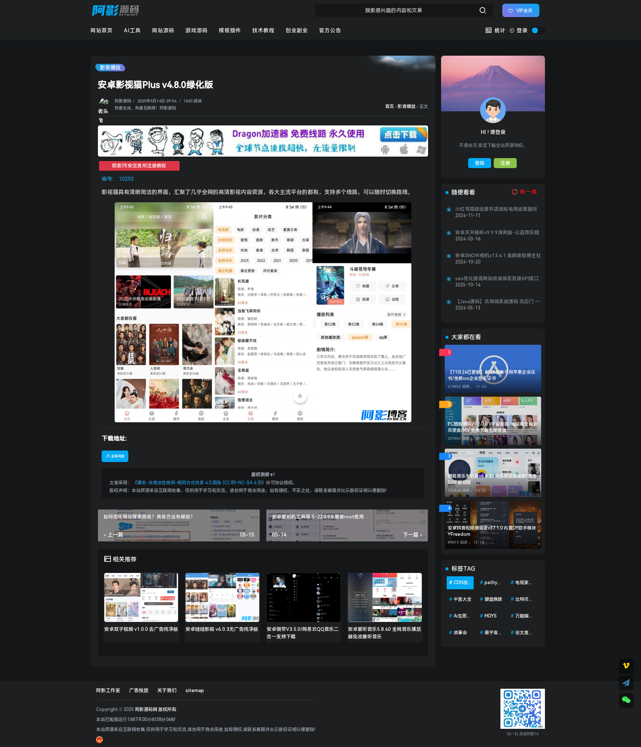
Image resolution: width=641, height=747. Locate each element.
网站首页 (102, 30)
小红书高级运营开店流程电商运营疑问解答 (496, 209)
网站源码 (163, 30)
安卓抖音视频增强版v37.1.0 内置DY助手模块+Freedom (492, 531)
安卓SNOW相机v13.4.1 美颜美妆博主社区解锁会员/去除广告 (498, 256)
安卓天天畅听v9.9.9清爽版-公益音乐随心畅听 (497, 233)
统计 (499, 30)
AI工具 (132, 30)
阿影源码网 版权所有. (156, 709)
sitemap (194, 690)
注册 (505, 163)
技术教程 (263, 30)
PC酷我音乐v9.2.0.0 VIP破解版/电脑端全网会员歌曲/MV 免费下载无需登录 (493, 427)
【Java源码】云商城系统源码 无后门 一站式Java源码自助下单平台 (497, 302)
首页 (389, 106)
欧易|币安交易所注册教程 (139, 165)
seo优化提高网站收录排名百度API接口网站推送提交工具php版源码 (497, 279)
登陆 (479, 163)
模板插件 (230, 30)
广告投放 (138, 690)
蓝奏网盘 (118, 456)
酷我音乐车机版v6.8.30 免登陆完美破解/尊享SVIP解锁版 (492, 479)
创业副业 (297, 30)
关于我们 (167, 690)
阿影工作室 (108, 690)
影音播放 (110, 68)
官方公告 (330, 30)
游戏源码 (196, 30)
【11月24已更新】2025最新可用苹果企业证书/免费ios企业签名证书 (491, 375)
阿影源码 (123, 101)
